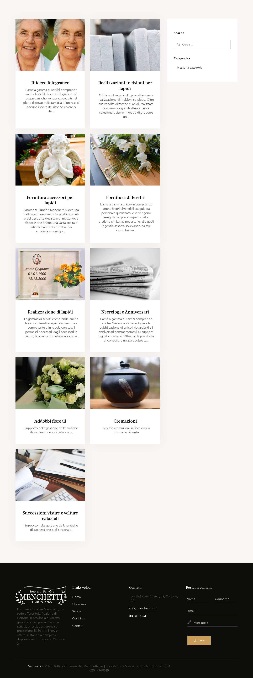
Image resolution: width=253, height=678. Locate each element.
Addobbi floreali (50, 421)
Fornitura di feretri (125, 197)
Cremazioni (125, 421)
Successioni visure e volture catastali (50, 515)
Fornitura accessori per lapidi (50, 200)
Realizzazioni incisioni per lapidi (125, 85)
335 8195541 (138, 616)
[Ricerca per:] (202, 44)
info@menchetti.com (143, 608)
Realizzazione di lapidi (50, 312)
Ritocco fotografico (50, 83)
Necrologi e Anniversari (125, 312)
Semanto (34, 666)
